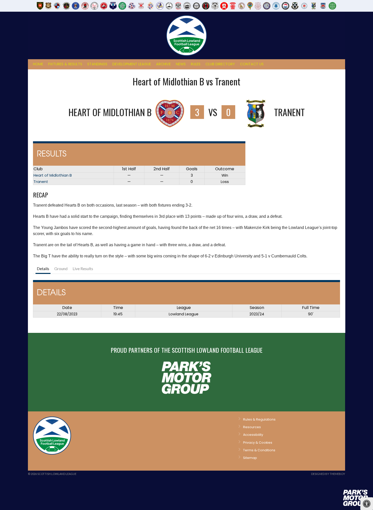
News (181, 64)
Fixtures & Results (65, 64)
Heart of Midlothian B (52, 175)
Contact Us (252, 64)
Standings (97, 64)
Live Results (83, 268)
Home (38, 64)
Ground (60, 268)
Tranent (40, 181)
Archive (163, 64)
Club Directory (220, 64)
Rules (195, 64)
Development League (131, 64)
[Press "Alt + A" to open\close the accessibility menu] (366, 503)
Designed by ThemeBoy (328, 473)
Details (43, 268)
